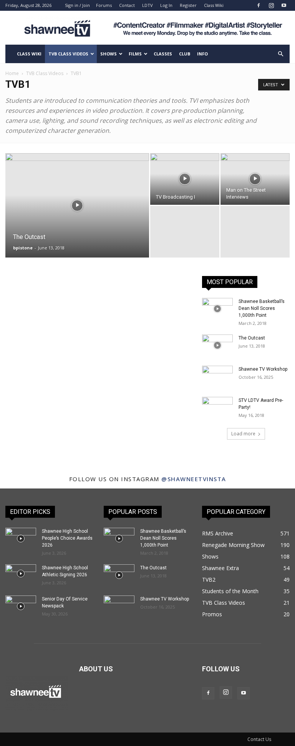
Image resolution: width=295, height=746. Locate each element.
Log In (166, 5)
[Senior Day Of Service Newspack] (20, 606)
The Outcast (252, 338)
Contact (127, 5)
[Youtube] (284, 5)
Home (12, 73)
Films (135, 54)
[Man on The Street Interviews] (255, 179)
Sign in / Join (77, 5)
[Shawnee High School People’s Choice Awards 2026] (20, 538)
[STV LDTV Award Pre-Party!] (217, 407)
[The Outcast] (77, 215)
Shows (108, 54)
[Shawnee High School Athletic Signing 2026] (20, 573)
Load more (243, 433)
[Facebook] (258, 5)
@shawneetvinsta (193, 479)
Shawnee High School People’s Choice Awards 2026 (67, 538)
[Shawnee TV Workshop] (217, 376)
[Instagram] (271, 5)
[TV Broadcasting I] (184, 179)
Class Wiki (214, 5)
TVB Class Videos (68, 54)
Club (184, 54)
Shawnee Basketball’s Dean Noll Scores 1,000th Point (262, 308)
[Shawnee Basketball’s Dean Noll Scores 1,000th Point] (217, 308)
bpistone (23, 248)
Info (202, 54)
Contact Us (259, 739)
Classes (163, 54)
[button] (280, 54)
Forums (104, 5)
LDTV (147, 5)
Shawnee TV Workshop (263, 369)
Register (188, 5)
